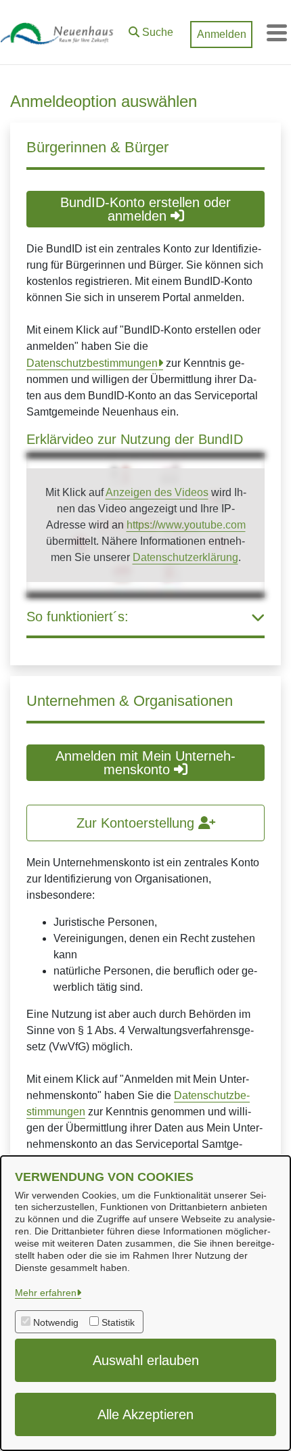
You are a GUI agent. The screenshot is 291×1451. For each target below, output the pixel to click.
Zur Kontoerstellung (137, 823)
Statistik (118, 1322)
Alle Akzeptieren (145, 1414)
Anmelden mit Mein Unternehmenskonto (145, 763)
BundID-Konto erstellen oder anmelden (145, 209)
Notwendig (56, 1322)
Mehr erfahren (45, 1292)
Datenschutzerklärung (185, 557)
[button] (151, 29)
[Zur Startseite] (61, 32)
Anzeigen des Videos (157, 492)
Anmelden (221, 34)
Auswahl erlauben (146, 1360)
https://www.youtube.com (186, 525)
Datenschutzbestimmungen (92, 363)
